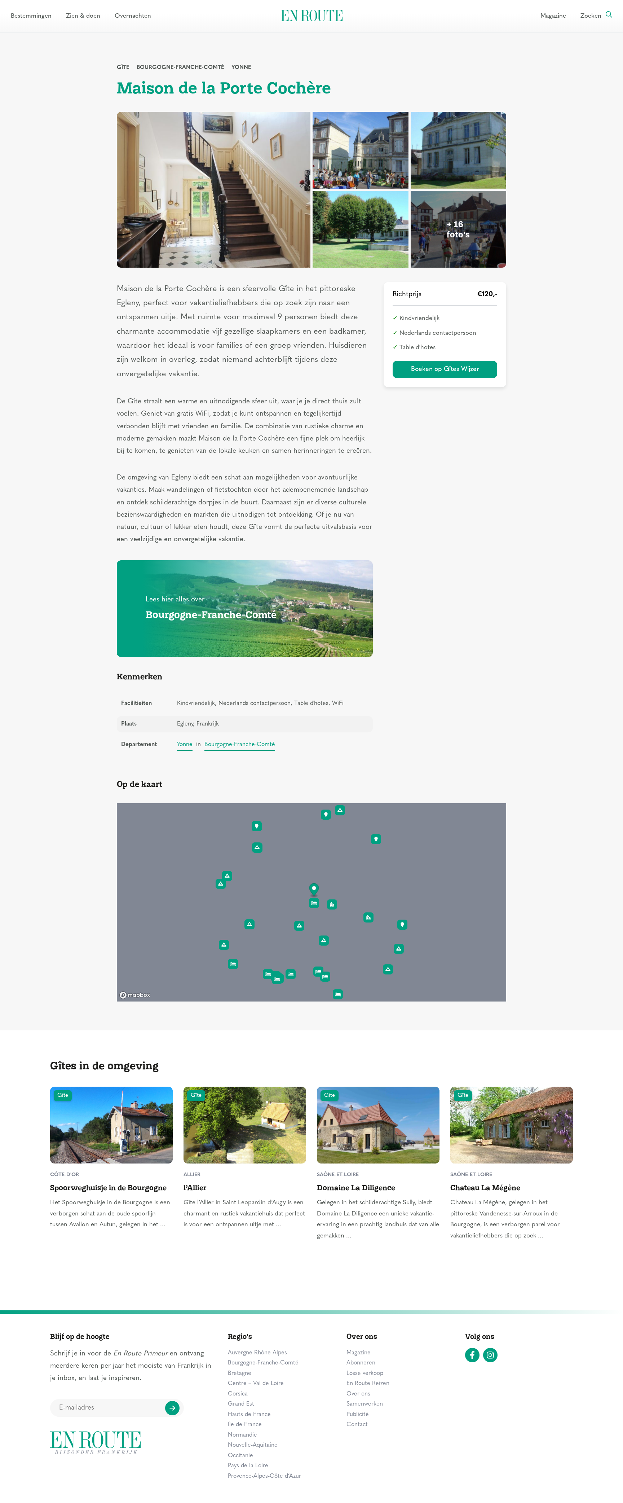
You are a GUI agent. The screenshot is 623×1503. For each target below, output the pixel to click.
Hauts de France (249, 1414)
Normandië (242, 1435)
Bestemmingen (31, 16)
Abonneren (360, 1363)
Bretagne (239, 1373)
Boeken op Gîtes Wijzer (445, 369)
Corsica (238, 1394)
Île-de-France (245, 1425)
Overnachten (133, 16)
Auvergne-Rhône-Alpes (257, 1353)
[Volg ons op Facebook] (472, 1355)
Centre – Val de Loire (256, 1383)
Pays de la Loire (248, 1466)
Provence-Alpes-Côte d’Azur (264, 1476)
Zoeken (590, 16)
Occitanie (240, 1456)
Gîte (123, 67)
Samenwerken (364, 1404)
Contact (357, 1425)
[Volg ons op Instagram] (490, 1355)
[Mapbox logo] (135, 995)
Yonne (241, 67)
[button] (314, 890)
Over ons (358, 1394)
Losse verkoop (364, 1373)
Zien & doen (83, 16)
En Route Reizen (367, 1383)
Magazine (553, 16)
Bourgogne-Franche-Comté (180, 67)
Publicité (357, 1414)
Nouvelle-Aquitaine (253, 1445)
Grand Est (241, 1404)
